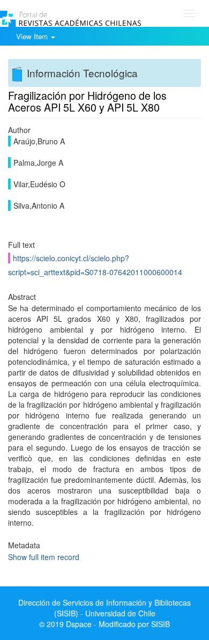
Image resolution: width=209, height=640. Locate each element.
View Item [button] (33, 36)
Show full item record (43, 556)
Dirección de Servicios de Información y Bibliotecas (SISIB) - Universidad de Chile (104, 608)
